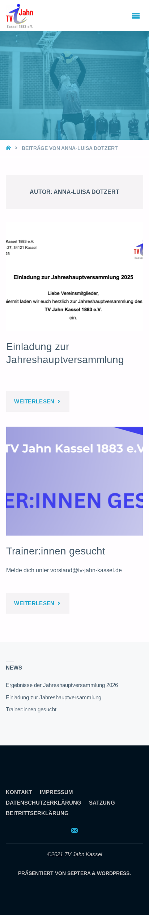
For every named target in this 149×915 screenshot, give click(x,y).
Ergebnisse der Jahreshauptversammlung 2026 (62, 685)
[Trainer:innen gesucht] (74, 481)
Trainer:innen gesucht (55, 551)
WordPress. (114, 873)
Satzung (102, 803)
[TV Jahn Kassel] (20, 15)
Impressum (56, 792)
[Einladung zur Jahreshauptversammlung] (74, 276)
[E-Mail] (74, 830)
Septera (78, 873)
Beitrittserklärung (37, 813)
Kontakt (19, 792)
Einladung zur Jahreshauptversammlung (53, 697)
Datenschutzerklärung (43, 803)
